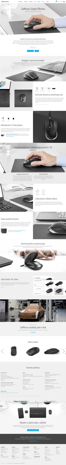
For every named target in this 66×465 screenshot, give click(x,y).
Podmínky (8, 463)
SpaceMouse (20, 1)
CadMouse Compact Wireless (16, 451)
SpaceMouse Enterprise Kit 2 (5, 456)
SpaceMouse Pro (3, 450)
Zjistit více (2, 287)
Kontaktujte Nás (58, 453)
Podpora (47, 1)
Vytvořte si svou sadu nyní (33, 430)
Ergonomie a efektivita (48, 459)
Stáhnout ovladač (47, 449)
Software (38, 1)
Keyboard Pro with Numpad (15, 457)
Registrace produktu (47, 453)
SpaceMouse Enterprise (4, 448)
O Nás (57, 448)
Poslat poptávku (36, 449)
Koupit (43, 1)
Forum (46, 452)
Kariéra (57, 450)
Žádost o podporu (47, 451)
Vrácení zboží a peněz (16, 463)
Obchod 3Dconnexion (37, 448)
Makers (24, 451)
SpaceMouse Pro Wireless (4, 449)
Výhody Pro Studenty (36, 454)
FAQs (45, 448)
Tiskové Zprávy (58, 451)
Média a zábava (25, 449)
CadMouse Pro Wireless (15, 448)
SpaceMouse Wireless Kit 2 (4, 457)
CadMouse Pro (14, 450)
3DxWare (24, 455)
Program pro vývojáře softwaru (49, 454)
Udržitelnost (57, 452)
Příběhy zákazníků (47, 458)
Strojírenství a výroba (26, 448)
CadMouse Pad (14, 453)
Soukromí (12, 463)
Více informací (25, 389)
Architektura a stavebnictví (26, 450)
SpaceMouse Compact (4, 452)
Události (57, 449)
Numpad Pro (13, 458)
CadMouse (26, 1)
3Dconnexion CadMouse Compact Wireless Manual (10, 392)
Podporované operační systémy (27, 458)
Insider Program (25, 456)
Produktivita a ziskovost (48, 460)
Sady (35, 1)
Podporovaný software (26, 457)
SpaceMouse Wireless (4, 451)
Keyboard (30, 1)
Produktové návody (47, 450)
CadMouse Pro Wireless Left (16, 449)
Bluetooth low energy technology (54, 383)
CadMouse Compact (14, 452)
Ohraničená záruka (22, 463)
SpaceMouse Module (37, 457)
